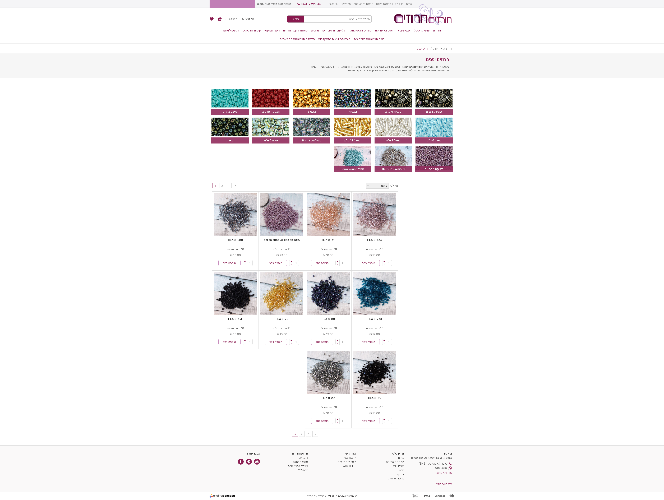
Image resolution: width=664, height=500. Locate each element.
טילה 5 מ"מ (271, 140)
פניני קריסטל (422, 30)
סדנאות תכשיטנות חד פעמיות (297, 39)
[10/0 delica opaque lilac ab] (282, 215)
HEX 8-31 (328, 240)
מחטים (315, 30)
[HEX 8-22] (282, 294)
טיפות (230, 140)
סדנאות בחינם (383, 4)
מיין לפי (394, 185)
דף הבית (447, 48)
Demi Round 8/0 (393, 169)
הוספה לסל (368, 263)
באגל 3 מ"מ (230, 111)
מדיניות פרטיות (396, 478)
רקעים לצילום (231, 30)
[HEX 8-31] (328, 215)
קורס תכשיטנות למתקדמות (334, 39)
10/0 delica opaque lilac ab (282, 240)
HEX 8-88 (328, 319)
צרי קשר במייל (444, 484)
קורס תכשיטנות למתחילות (369, 39)
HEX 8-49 (374, 398)
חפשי (296, 19)
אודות (409, 4)
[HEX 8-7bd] (375, 294)
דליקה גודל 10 (434, 169)
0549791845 (444, 473)
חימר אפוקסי (272, 30)
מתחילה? (346, 4)
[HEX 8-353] (375, 215)
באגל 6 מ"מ (434, 140)
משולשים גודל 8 (311, 140)
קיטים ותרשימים (251, 30)
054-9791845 (311, 4)
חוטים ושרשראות (384, 30)
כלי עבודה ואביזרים (333, 30)
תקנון (401, 470)
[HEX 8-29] (328, 372)
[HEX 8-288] (235, 215)
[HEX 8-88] (328, 294)
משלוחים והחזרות (395, 462)
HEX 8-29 (328, 398)
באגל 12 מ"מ (352, 140)
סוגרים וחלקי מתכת (359, 30)
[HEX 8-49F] (235, 294)
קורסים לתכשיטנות (363, 4)
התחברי (245, 18)
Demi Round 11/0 (352, 169)
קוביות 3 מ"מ (434, 111)
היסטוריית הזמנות (347, 462)
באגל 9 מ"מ (393, 140)
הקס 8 (312, 111)
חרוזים (437, 30)
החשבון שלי (350, 457)
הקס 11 (352, 111)
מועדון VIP (398, 466)
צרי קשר (333, 4)
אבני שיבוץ (404, 30)
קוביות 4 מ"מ (393, 111)
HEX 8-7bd (374, 319)
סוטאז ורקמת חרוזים (295, 30)
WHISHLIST (349, 466)
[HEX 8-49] (375, 372)
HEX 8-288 (235, 240)
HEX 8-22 (281, 319)
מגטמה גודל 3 (271, 111)
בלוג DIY (398, 4)
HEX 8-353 (374, 240)
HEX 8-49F (235, 319)
